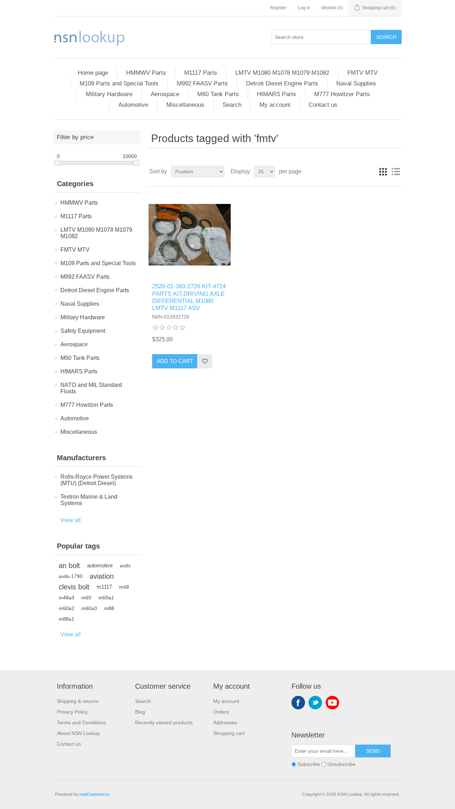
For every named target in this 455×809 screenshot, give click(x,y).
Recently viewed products (164, 722)
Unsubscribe (341, 764)
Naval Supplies (356, 83)
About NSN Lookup (78, 733)
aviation (102, 576)
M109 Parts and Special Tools (119, 83)
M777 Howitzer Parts (342, 94)
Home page (93, 72)
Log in (304, 7)
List (395, 171)
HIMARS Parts (276, 94)
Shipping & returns (77, 701)
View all (70, 520)
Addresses (225, 722)
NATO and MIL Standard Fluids (91, 388)
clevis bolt (74, 587)
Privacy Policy (72, 712)
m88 (109, 608)
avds (125, 565)
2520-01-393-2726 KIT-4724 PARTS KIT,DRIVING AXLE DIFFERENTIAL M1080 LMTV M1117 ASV (189, 297)
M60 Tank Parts (218, 94)
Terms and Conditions (81, 722)
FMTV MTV (362, 72)
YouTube (332, 702)
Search (386, 37)
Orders (221, 712)
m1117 (104, 587)
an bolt (69, 565)
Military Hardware (109, 94)
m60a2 (66, 608)
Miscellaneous (185, 104)
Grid (383, 171)
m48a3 (66, 597)
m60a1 (106, 597)
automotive (100, 565)
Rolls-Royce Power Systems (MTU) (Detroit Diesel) (96, 480)
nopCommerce (94, 794)
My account (274, 104)
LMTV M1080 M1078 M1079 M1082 (282, 72)
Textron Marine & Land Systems (88, 500)
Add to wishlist (204, 361)
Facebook (298, 702)
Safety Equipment (82, 331)
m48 (124, 587)
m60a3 (89, 608)
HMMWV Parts (146, 72)
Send (373, 751)
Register (278, 7)
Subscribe (309, 764)
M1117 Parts (200, 72)
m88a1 (66, 619)
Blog (140, 712)
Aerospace (165, 94)
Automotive (133, 104)
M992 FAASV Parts (202, 83)
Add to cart (175, 361)
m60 (86, 597)
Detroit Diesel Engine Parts (282, 83)
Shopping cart (229, 733)
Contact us (323, 104)
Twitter (315, 702)
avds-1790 (70, 576)
